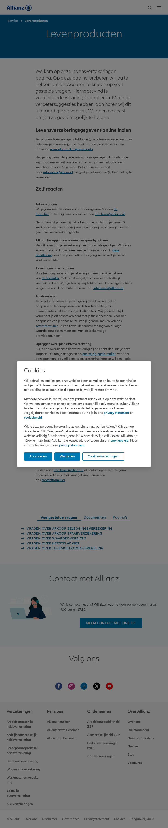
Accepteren (38, 456)
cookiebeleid (33, 418)
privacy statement (116, 413)
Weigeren (67, 456)
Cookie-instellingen (103, 456)
